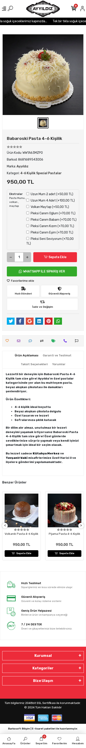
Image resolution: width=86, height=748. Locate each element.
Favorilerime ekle (22, 280)
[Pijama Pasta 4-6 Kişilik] (64, 510)
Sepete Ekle (57, 257)
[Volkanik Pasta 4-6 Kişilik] (21, 510)
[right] (81, 526)
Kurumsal (43, 656)
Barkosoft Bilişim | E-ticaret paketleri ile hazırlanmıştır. (43, 728)
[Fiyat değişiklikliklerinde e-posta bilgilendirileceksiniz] (54, 341)
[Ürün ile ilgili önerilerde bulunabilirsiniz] (78, 341)
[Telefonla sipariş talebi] (66, 341)
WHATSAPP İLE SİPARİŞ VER (44, 271)
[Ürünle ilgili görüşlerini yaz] (31, 341)
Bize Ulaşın (43, 681)
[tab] (26, 355)
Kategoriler (43, 668)
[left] (5, 526)
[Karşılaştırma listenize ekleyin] (43, 341)
